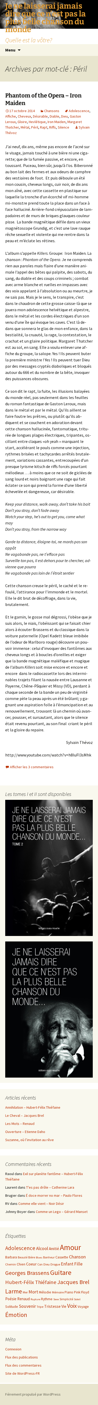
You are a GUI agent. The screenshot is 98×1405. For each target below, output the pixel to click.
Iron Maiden (57, 121)
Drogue (55, 1264)
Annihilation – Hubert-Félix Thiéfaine (32, 1107)
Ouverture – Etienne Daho (25, 1131)
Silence (63, 127)
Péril (34, 127)
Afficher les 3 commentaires (32, 767)
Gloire (22, 121)
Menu (10, 50)
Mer (25, 1292)
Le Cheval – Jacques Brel (24, 1115)
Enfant (67, 1264)
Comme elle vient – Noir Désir (41, 1203)
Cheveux (24, 116)
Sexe (56, 1299)
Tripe (40, 1307)
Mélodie (45, 1292)
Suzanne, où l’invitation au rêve (29, 1139)
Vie (63, 1306)
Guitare (60, 1272)
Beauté (22, 1257)
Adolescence (79, 110)
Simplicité (66, 1299)
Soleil (77, 1299)
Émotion (16, 1315)
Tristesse (52, 1306)
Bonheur (49, 1257)
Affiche (10, 116)
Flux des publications (21, 1357)
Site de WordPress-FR (22, 1373)
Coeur (31, 1264)
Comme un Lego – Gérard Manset (62, 1211)
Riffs (52, 127)
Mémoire (58, 1292)
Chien (21, 1264)
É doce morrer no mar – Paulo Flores (54, 1195)
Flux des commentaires (23, 1365)
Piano (69, 1292)
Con (40, 1264)
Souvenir (27, 1306)
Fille (78, 1264)
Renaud (23, 1298)
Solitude (11, 1306)
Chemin (10, 1264)
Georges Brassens (27, 1272)
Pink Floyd (81, 1292)
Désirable (40, 116)
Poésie (10, 1298)
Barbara (11, 1257)
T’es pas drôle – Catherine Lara (50, 1187)
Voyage (83, 1306)
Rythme (47, 1299)
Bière (31, 1257)
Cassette (61, 1257)
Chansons (51, 110)
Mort (33, 1292)
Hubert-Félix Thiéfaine (30, 1282)
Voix (72, 1305)
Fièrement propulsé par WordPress (33, 1394)
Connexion (13, 1349)
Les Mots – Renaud (19, 1123)
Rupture (35, 1299)
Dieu (64, 116)
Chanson (77, 1257)
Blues (39, 1257)
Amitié (54, 1248)
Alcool (42, 1248)
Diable (54, 116)
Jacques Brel (73, 1282)
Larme (13, 1291)
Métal (25, 127)
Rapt (43, 127)
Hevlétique (37, 121)
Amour (70, 1247)
